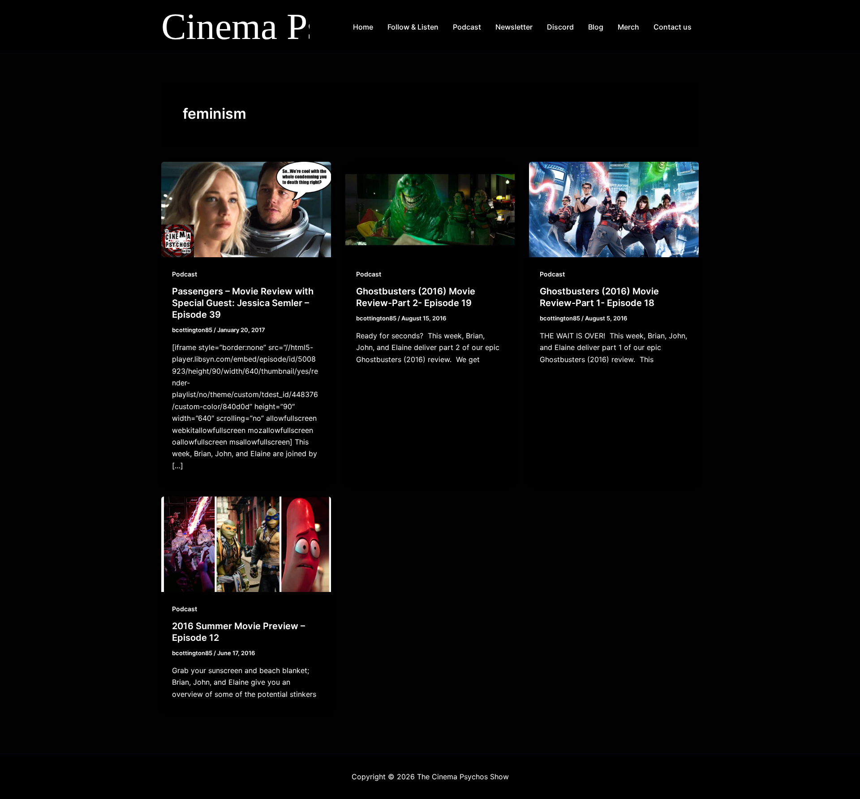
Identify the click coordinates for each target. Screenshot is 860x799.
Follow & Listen (413, 26)
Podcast (467, 26)
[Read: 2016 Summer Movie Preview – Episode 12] (246, 543)
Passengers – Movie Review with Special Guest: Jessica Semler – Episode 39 (243, 303)
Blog (595, 26)
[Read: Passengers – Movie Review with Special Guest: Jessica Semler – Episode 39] (246, 208)
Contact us (673, 26)
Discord (560, 26)
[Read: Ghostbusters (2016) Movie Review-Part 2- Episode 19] (430, 208)
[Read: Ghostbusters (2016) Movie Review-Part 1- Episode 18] (614, 208)
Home (363, 26)
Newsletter (514, 26)
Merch (628, 26)
